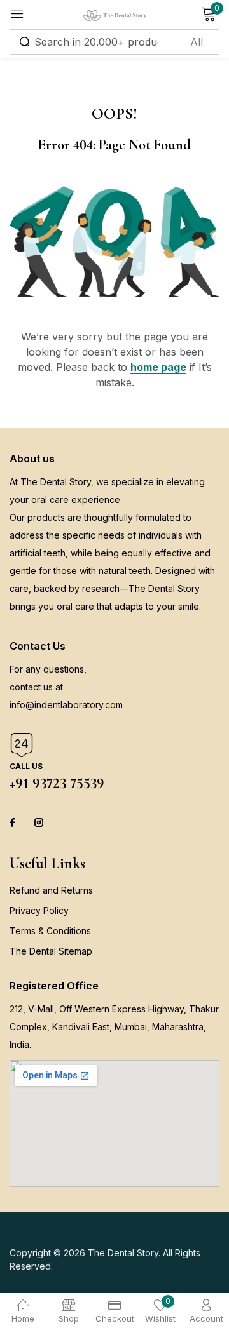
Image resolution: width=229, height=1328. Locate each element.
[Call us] (22, 745)
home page (158, 367)
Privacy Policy (39, 910)
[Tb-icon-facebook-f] (14, 822)
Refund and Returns (51, 890)
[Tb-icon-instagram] (38, 822)
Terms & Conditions (50, 930)
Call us (26, 766)
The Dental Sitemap (51, 951)
